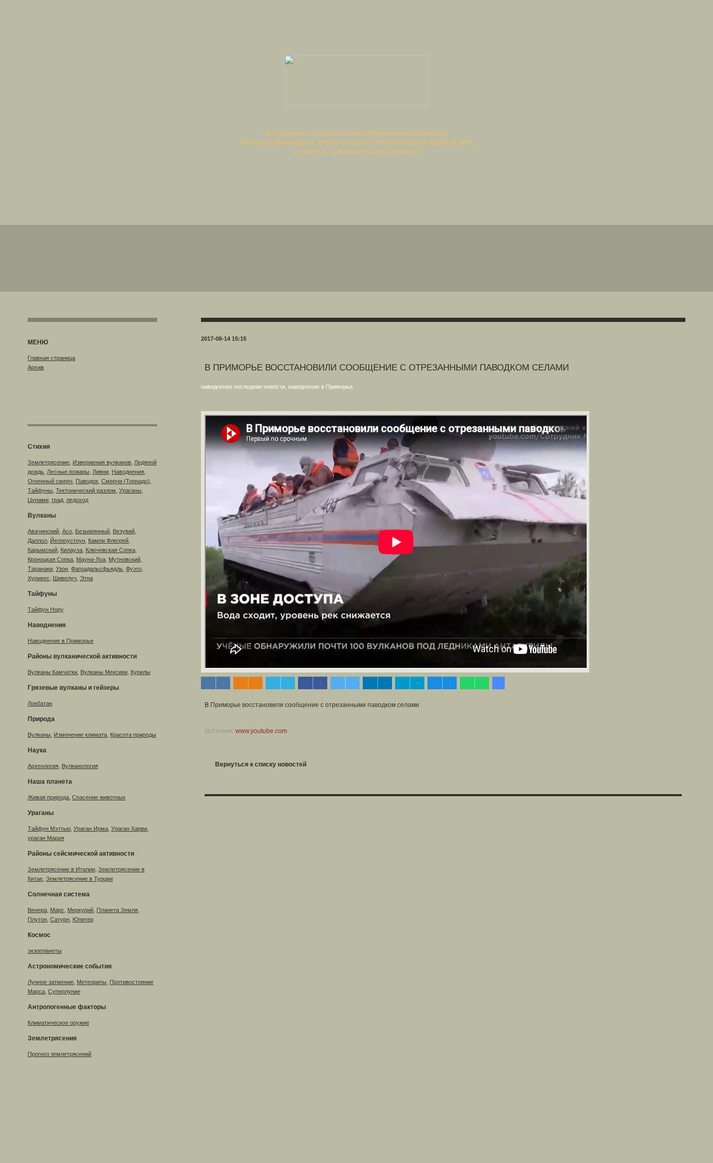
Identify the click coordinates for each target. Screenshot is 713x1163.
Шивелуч (65, 578)
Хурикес (39, 578)
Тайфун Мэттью (49, 828)
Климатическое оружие (58, 1023)
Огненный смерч (50, 481)
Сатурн (59, 919)
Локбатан (40, 703)
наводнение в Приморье (320, 386)
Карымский (42, 550)
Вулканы (39, 735)
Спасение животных (99, 797)
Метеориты (91, 982)
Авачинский (43, 531)
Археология (43, 766)
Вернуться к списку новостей (260, 764)
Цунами (38, 500)
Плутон (37, 919)
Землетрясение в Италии (61, 869)
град (57, 500)
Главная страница (51, 358)
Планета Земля (117, 910)
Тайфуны (40, 490)
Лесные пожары (68, 472)
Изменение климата (80, 735)
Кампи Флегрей (108, 540)
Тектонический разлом (86, 490)
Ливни (100, 472)
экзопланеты (45, 951)
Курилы (140, 672)
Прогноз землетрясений (59, 1054)
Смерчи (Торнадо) (125, 481)
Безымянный (92, 531)
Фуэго (133, 569)
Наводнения (128, 472)
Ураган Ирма (91, 828)
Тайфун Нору (46, 609)
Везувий (124, 531)
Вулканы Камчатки (52, 672)
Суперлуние (64, 991)
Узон (62, 569)
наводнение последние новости (243, 386)
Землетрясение (48, 462)
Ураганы (130, 490)
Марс (57, 910)
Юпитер (83, 919)
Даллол (37, 540)
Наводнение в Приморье (60, 641)
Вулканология (80, 766)
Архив (36, 367)
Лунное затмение (51, 982)
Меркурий (80, 910)
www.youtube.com (261, 731)
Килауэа (71, 550)
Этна (86, 578)
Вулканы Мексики (103, 672)
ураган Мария (46, 838)
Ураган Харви (129, 828)
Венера (37, 910)
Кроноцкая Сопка (50, 559)
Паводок (87, 481)
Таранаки (40, 569)
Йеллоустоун (67, 540)
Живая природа (48, 797)
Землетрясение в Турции (79, 879)
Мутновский (124, 559)
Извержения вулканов (102, 462)
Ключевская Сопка (110, 550)
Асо (67, 531)
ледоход (77, 500)
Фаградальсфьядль (97, 569)
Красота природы (133, 735)
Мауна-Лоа (90, 559)
